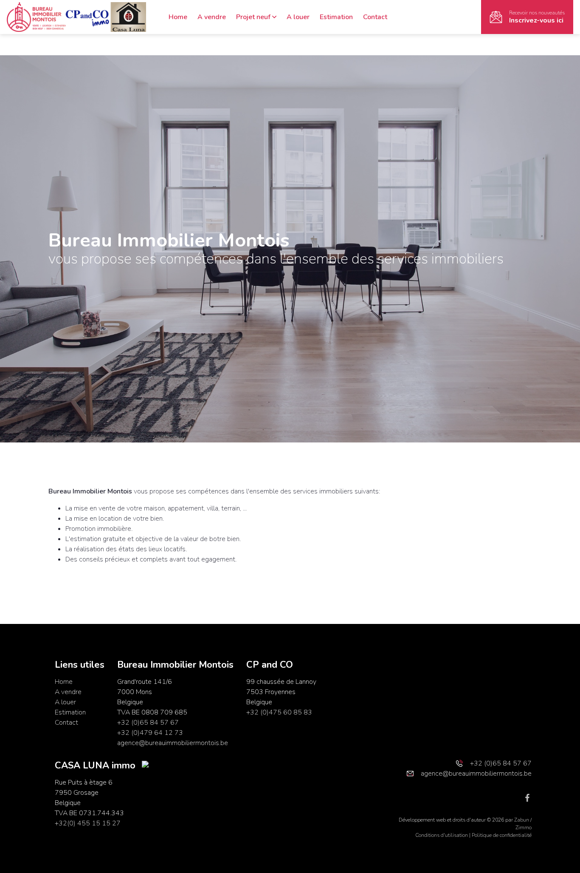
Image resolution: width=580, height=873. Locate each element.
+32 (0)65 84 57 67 (148, 722)
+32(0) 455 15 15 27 (88, 823)
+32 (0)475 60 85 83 (279, 712)
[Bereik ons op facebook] (527, 797)
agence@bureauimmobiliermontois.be (172, 743)
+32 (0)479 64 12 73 (150, 732)
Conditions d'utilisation (442, 835)
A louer (298, 17)
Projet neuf (253, 17)
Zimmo (523, 827)
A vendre (211, 17)
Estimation (336, 17)
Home (178, 17)
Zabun (521, 819)
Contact (375, 17)
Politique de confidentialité (502, 835)
